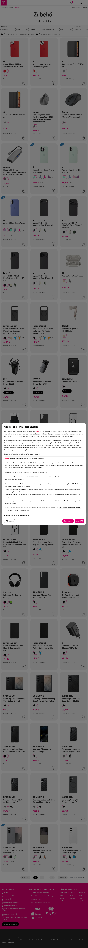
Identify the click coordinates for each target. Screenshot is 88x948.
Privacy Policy (8, 515)
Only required (68, 521)
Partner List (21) (25, 515)
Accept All (79, 521)
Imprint (16, 515)
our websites (37, 465)
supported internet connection (65, 465)
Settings (11, 521)
